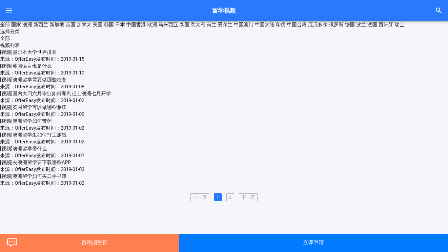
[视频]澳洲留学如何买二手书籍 (33, 176)
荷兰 (211, 25)
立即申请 (313, 242)
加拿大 (84, 25)
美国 (98, 25)
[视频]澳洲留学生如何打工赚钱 (33, 135)
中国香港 (136, 25)
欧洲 (152, 25)
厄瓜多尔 (318, 25)
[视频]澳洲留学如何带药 (26, 121)
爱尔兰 (225, 25)
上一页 (200, 197)
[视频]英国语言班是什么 (26, 66)
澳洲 (27, 25)
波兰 (361, 25)
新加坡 (57, 25)
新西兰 (40, 25)
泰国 (184, 25)
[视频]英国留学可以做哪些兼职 (33, 107)
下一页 (248, 197)
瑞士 (399, 25)
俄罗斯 (336, 25)
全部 (5, 25)
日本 (120, 25)
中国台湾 (297, 25)
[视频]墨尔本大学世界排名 (28, 52)
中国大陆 (265, 25)
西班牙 (385, 25)
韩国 (109, 25)
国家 (16, 25)
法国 (372, 25)
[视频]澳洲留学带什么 (23, 149)
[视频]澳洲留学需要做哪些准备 (33, 80)
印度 (281, 25)
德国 (350, 25)
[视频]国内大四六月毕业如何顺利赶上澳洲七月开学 (55, 93)
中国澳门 (244, 25)
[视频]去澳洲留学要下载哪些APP (35, 162)
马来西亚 (168, 25)
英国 (70, 25)
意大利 (198, 25)
